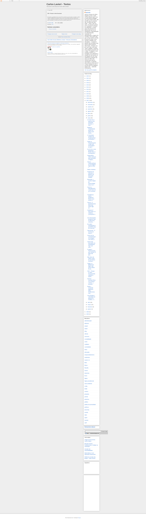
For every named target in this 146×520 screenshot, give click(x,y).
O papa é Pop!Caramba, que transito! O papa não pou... (91, 252)
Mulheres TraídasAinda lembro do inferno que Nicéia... (91, 130)
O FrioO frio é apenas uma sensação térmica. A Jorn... (91, 122)
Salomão (88, 12)
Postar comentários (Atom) (65, 36)
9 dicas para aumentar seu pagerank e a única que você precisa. (58, 43)
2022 (87, 76)
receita (86, 412)
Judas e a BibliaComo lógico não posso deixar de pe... (91, 266)
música (86, 391)
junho (89, 115)
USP (86, 422)
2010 (87, 93)
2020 (87, 80)
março (89, 304)
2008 (87, 98)
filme (86, 362)
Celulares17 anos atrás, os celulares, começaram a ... (91, 213)
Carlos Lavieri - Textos (59, 4)
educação (87, 352)
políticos (87, 407)
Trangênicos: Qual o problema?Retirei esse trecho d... (90, 197)
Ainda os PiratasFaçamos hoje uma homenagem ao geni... (91, 144)
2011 (87, 91)
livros (86, 375)
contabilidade (88, 339)
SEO (52, 24)
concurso (87, 336)
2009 (87, 96)
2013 (87, 89)
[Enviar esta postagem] (56, 22)
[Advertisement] (89, 493)
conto (86, 341)
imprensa (87, 373)
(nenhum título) (49, 52)
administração (88, 320)
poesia (86, 396)
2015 (87, 85)
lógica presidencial (89, 381)
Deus (86, 349)
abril (89, 302)
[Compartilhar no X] (60, 22)
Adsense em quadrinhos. (56, 46)
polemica (87, 399)
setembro (90, 109)
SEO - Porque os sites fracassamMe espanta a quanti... (91, 273)
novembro (90, 104)
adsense (87, 323)
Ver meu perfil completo (91, 70)
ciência (86, 333)
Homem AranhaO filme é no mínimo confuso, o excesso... (91, 281)
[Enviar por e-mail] (57, 22)
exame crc (87, 360)
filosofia (86, 368)
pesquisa (87, 394)
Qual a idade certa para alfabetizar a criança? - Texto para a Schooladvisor (62, 39)
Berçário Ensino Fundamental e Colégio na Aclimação (91, 445)
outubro (90, 106)
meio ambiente (88, 383)
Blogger (79, 517)
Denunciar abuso (90, 427)
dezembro (90, 102)
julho (89, 113)
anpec (86, 328)
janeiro (89, 309)
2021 (87, 78)
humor (86, 370)
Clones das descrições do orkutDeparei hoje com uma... (91, 244)
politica (86, 402)
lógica (86, 378)
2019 (87, 82)
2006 (87, 311)
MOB (86, 388)
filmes (86, 365)
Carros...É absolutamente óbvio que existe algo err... (91, 205)
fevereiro (90, 306)
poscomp (87, 409)
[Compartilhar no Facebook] (61, 22)
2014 (87, 87)
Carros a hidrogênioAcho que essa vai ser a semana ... (91, 189)
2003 (87, 314)
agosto (89, 111)
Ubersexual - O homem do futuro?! (91, 232)
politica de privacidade (90, 404)
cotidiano (87, 344)
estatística (87, 357)
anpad (86, 326)
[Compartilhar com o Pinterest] (62, 22)
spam (86, 417)
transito (86, 420)
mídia (86, 386)
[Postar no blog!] (58, 22)
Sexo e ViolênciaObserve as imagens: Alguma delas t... (91, 164)
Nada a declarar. (91, 169)
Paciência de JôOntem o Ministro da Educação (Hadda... (90, 174)
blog (86, 331)
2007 (87, 100)
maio (89, 118)
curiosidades (88, 347)
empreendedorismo (89, 354)
